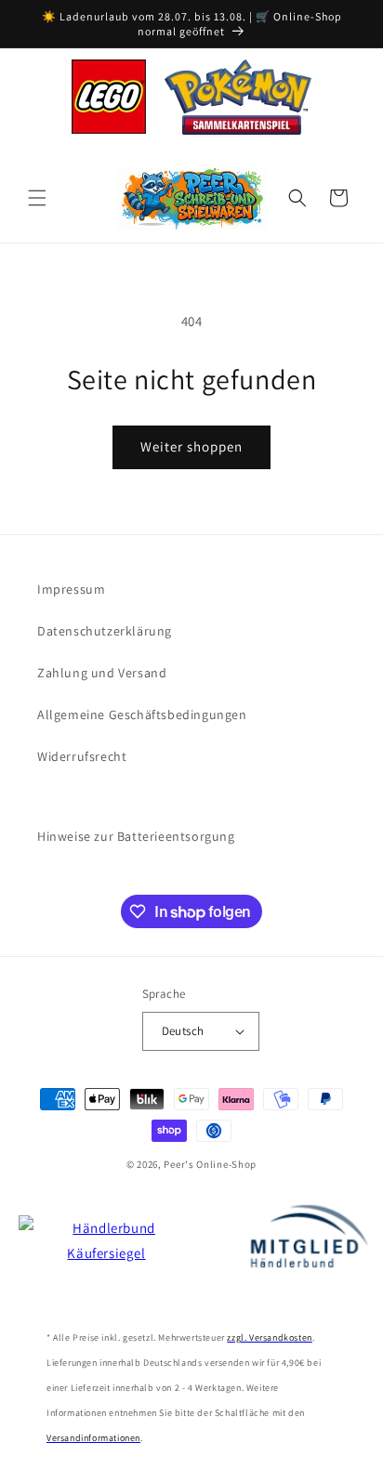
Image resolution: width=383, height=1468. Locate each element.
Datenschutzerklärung (104, 631)
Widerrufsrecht (81, 756)
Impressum (71, 589)
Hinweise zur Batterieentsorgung (136, 836)
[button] (37, 197)
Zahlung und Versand (101, 672)
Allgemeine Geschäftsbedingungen (142, 714)
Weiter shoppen (191, 446)
